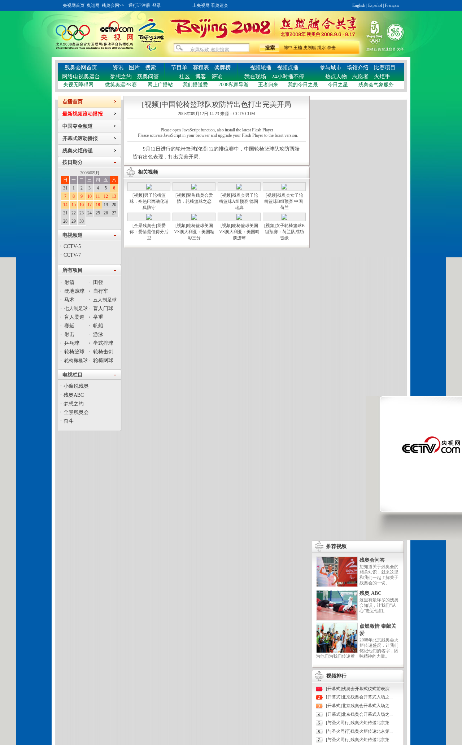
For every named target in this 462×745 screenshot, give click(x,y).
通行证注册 (139, 5)
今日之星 (338, 84)
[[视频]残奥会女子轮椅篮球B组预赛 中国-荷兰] (284, 188)
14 (65, 204)
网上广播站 (160, 84)
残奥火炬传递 (77, 150)
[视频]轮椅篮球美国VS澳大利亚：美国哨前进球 (239, 231)
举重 (98, 317)
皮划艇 (309, 47)
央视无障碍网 (78, 84)
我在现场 (255, 76)
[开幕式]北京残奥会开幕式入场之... (359, 697)
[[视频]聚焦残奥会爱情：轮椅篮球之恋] (194, 188)
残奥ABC (74, 395)
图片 (134, 67)
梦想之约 (121, 76)
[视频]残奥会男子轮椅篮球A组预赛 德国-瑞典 (239, 201)
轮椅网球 (103, 360)
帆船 (98, 325)
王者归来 (268, 84)
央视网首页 (73, 5)
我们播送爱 (195, 84)
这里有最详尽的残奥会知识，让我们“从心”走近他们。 (378, 605)
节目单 (179, 67)
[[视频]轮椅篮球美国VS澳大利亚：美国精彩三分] (194, 218)
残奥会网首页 (81, 67)
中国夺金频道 (77, 126)
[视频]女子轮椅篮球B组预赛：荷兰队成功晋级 (284, 231)
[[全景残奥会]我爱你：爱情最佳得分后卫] (149, 218)
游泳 (98, 334)
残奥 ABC (370, 593)
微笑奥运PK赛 (121, 84)
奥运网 (93, 5)
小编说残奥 (76, 386)
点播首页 (72, 101)
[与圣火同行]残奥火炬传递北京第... (359, 722)
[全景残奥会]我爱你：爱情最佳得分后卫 (149, 231)
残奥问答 (148, 76)
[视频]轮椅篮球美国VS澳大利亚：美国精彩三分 (194, 231)
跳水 (321, 47)
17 (89, 204)
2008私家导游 (233, 84)
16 (81, 204)
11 (98, 196)
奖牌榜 (222, 67)
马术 (69, 299)
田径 (98, 282)
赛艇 (69, 325)
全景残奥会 (76, 412)
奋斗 (69, 421)
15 (73, 204)
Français (392, 5)
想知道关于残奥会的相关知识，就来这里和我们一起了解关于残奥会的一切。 (378, 574)
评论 (217, 76)
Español (375, 5)
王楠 (297, 47)
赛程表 (201, 67)
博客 (200, 76)
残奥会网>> (113, 5)
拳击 (331, 47)
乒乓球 (71, 343)
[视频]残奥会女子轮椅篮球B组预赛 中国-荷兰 (284, 201)
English (358, 5)
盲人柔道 (74, 317)
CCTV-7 (72, 255)
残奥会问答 (372, 560)
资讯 (118, 67)
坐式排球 (103, 343)
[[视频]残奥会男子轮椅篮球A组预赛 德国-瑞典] (239, 188)
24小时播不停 (287, 76)
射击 (69, 334)
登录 (156, 5)
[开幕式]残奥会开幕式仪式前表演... (359, 688)
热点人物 (336, 76)
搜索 (150, 67)
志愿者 (360, 76)
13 (114, 196)
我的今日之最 (303, 84)
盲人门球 (103, 308)
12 (106, 196)
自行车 (100, 291)
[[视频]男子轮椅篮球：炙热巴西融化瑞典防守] (149, 188)
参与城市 (330, 67)
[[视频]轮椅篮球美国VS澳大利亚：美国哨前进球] (239, 218)
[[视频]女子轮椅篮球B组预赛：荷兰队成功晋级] (284, 218)
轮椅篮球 (74, 351)
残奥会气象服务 (376, 84)
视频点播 (287, 67)
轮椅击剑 (103, 351)
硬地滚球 (74, 291)
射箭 (69, 282)
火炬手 (382, 76)
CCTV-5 (72, 246)
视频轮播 (260, 67)
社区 (184, 76)
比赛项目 (385, 67)
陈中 (288, 47)
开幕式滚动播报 (80, 138)
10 (89, 196)
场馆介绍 (358, 67)
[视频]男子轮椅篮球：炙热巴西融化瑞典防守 (149, 201)
